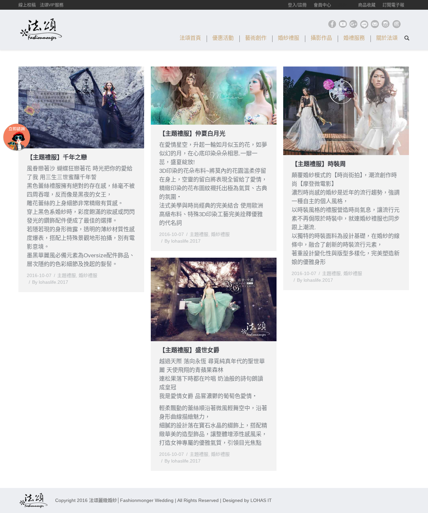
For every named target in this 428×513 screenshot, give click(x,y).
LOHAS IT (261, 500)
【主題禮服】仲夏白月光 (192, 133)
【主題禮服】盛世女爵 (189, 350)
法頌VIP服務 (52, 5)
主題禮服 (66, 275)
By (50, 282)
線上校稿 (27, 5)
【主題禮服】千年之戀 (57, 157)
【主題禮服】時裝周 (319, 164)
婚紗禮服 (88, 275)
